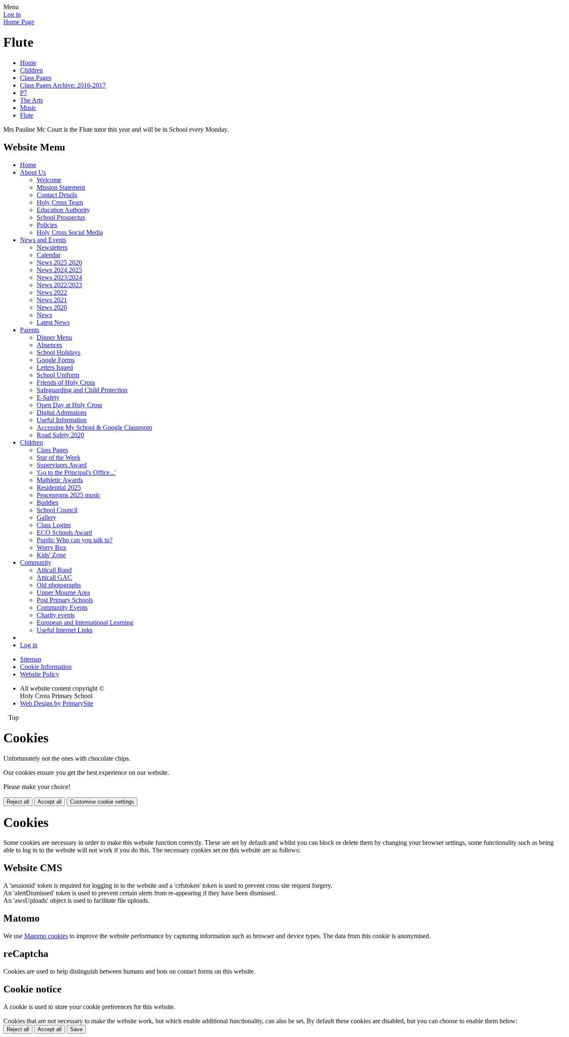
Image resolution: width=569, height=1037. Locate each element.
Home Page (18, 21)
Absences (49, 344)
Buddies (47, 502)
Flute (26, 115)
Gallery (46, 517)
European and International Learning (85, 622)
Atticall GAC (54, 577)
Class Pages (35, 77)
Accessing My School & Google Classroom (94, 427)
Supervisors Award (62, 464)
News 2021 (52, 299)
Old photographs (59, 585)
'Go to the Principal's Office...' (76, 472)
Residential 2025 (59, 487)
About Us (33, 172)
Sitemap (30, 659)
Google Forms (56, 359)
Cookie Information (46, 666)
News (44, 314)
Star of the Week (58, 457)
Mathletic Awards (60, 479)
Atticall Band (54, 570)
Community (35, 562)
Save (76, 1029)
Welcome (49, 179)
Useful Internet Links (64, 630)
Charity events (56, 615)
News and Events (43, 239)
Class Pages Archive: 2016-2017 (63, 85)
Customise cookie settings (102, 802)
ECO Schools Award (64, 532)
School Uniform (58, 374)
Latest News (53, 322)
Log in (12, 14)
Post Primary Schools (65, 600)
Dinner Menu (54, 337)
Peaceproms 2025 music (68, 494)
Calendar (48, 254)
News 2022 (52, 292)
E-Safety (48, 397)
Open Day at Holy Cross (69, 404)
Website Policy (39, 674)
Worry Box (51, 547)
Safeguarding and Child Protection (82, 389)
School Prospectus (61, 217)
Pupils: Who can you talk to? (74, 540)
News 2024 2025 (59, 269)
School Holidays (58, 352)
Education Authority (63, 209)
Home (28, 62)
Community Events (62, 607)
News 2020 (52, 307)
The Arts (31, 100)
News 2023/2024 (59, 277)
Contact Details (57, 194)
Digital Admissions (62, 412)
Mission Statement (61, 187)
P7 (23, 92)
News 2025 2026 (59, 262)
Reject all (18, 802)
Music (28, 107)
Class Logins (54, 525)
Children (31, 70)
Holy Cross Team (60, 202)
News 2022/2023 (59, 284)
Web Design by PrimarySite (56, 703)
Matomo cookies (46, 935)
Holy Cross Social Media (70, 232)
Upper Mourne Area (63, 592)
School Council (57, 509)
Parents (29, 329)
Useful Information (62, 419)
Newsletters (52, 247)
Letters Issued (55, 367)
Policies (47, 224)
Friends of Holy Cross (66, 382)
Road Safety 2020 (60, 434)
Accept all (49, 802)
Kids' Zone (51, 555)
